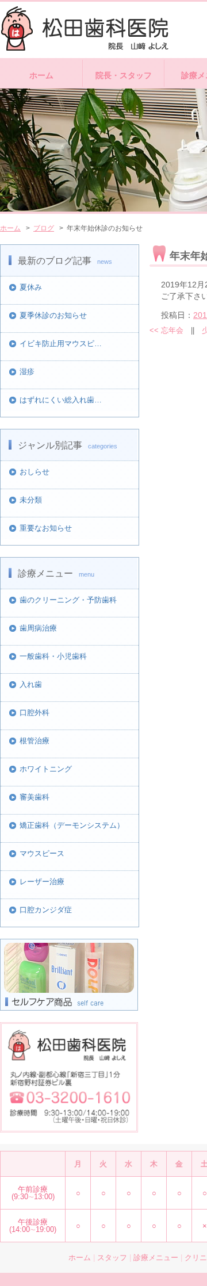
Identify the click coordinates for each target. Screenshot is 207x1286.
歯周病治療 (38, 628)
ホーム (41, 75)
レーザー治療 (42, 881)
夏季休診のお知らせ (53, 315)
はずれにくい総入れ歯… (61, 400)
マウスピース (42, 853)
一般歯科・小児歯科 (53, 656)
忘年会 (166, 330)
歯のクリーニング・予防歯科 (68, 600)
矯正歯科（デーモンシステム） (72, 825)
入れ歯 (31, 684)
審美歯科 (34, 797)
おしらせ (34, 471)
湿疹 (27, 371)
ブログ (43, 228)
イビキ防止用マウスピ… (61, 343)
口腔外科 (34, 712)
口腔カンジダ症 (46, 909)
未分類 (31, 500)
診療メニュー (155, 1257)
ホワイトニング (46, 769)
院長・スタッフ (123, 75)
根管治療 (34, 740)
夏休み (31, 287)
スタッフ (112, 1257)
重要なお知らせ (46, 528)
